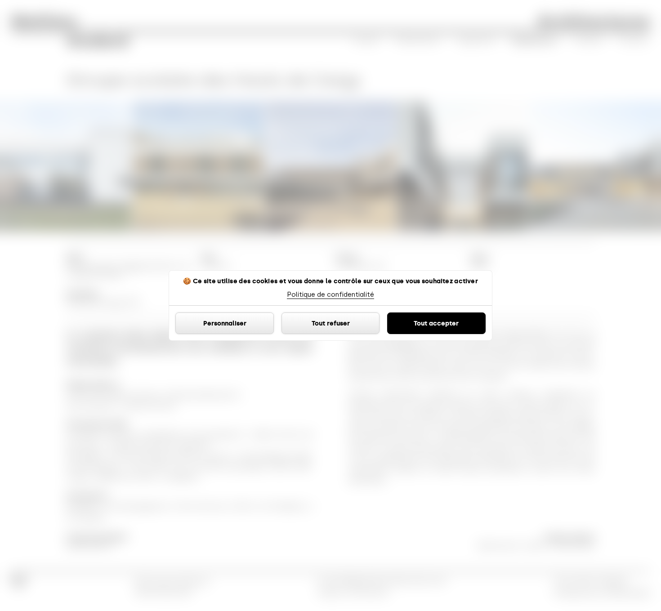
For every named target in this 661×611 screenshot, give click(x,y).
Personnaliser (224, 323)
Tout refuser (331, 323)
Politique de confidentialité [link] (330, 294)
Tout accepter (436, 323)
